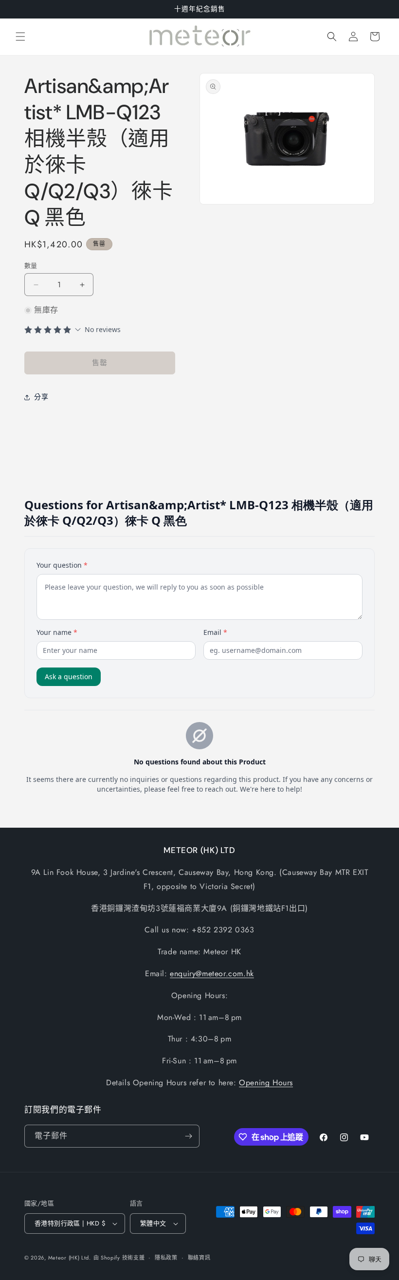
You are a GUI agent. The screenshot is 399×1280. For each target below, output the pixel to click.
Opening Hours (266, 1082)
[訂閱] (188, 1136)
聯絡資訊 (199, 1257)
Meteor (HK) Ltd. (69, 1257)
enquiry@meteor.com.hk (212, 973)
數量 (30, 265)
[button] (20, 36)
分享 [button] (41, 397)
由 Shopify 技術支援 (119, 1257)
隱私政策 (166, 1257)
